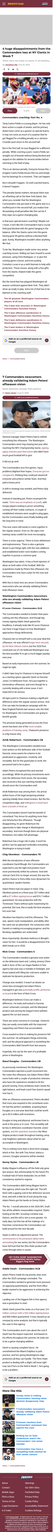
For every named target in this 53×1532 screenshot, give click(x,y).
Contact (6, 1487)
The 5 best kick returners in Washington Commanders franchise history (25, 307)
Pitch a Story (8, 1496)
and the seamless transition (24, 1131)
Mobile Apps (8, 1492)
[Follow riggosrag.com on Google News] (47, 340)
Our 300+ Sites (32, 1487)
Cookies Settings (33, 1510)
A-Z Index (6, 1510)
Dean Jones (10, 393)
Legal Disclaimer (10, 1506)
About (5, 1483)
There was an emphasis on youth (25, 502)
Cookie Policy (31, 1501)
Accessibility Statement (36, 1506)
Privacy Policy (31, 1496)
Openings (29, 1483)
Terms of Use (8, 1501)
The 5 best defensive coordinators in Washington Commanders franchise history (27, 321)
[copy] (17, 69)
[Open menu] (3, 3)
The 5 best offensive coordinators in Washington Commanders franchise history (27, 314)
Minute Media (14, 1517)
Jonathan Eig (11, 65)
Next (43, 110)
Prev (10, 110)
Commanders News (17, 359)
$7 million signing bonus (20, 896)
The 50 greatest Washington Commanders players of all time (26, 300)
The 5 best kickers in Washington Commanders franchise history (21, 328)
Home (4, 359)
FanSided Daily (32, 1492)
